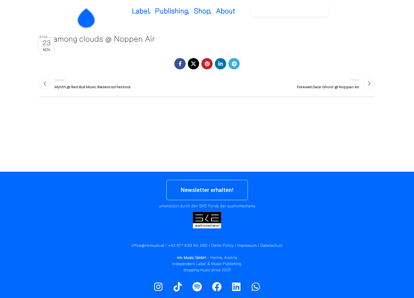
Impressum (247, 246)
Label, (141, 11)
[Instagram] (348, 12)
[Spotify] (360, 12)
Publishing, (172, 11)
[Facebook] (216, 286)
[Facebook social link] (180, 63)
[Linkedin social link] (220, 63)
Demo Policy (222, 246)
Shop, (203, 11)
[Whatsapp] (255, 286)
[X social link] (193, 63)
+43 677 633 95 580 (188, 246)
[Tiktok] (177, 286)
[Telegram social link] (234, 63)
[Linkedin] (236, 286)
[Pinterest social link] (207, 63)
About (225, 11)
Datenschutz (271, 246)
